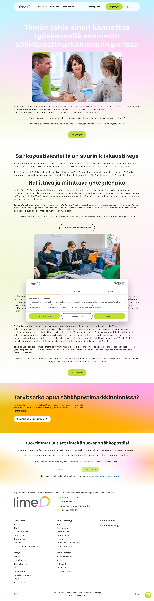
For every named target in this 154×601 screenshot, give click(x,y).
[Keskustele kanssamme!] (148, 595)
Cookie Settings (94, 593)
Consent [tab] (43, 291)
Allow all (109, 316)
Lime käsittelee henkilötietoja (104, 476)
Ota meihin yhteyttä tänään (30, 419)
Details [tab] (77, 291)
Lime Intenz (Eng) (109, 525)
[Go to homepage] (24, 6)
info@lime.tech (67, 501)
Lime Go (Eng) (64, 520)
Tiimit (17, 528)
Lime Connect (107, 520)
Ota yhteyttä (114, 7)
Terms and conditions (76, 593)
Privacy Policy (59, 593)
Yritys (17, 552)
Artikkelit (31, 492)
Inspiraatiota (19, 492)
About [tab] (110, 291)
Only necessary (45, 316)
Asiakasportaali (94, 7)
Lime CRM (19, 520)
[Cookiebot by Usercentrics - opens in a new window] (115, 283)
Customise (75, 316)
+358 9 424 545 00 (69, 497)
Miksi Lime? (55, 7)
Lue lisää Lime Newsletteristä (77, 228)
